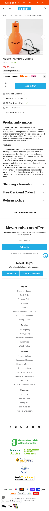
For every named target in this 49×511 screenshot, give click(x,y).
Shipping (24, 307)
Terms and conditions (24, 338)
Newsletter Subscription (24, 376)
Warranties (24, 342)
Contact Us (11, 273)
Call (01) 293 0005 (31, 273)
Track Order (24, 295)
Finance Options (24, 356)
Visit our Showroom (24, 411)
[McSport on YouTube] (33, 427)
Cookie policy (24, 330)
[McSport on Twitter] (16, 427)
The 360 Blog (24, 407)
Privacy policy (24, 334)
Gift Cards (25, 380)
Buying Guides (25, 320)
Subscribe (24, 247)
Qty (6, 83)
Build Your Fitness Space (24, 385)
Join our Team (24, 399)
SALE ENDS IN (10, 3)
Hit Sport (6, 62)
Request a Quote (24, 368)
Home (4, 15)
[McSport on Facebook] (10, 427)
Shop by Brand (24, 403)
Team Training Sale (15, 15)
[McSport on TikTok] (27, 427)
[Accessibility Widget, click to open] (45, 255)
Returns (24, 303)
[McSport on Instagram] (21, 427)
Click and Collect (24, 299)
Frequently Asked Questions (24, 311)
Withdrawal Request (24, 316)
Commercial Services (24, 360)
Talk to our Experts (24, 372)
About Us (24, 395)
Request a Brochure (24, 364)
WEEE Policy (24, 346)
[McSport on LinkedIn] (38, 427)
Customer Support (24, 291)
